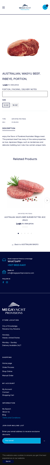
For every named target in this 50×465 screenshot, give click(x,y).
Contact (5, 392)
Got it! (8, 461)
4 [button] (28, 233)
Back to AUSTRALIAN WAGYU (26, 244)
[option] (25, 200)
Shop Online (7, 371)
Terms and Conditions (11, 418)
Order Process (8, 367)
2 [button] (21, 233)
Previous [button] (3, 200)
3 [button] (24, 233)
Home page (7, 363)
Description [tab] (8, 128)
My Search (6, 409)
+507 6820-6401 (17, 265)
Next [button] (47, 200)
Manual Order (7, 375)
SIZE (4, 100)
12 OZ (6, 105)
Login (5, 85)
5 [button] (31, 233)
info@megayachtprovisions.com (21, 273)
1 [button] (18, 233)
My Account (7, 389)
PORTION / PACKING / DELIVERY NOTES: (19, 89)
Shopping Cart (8, 395)
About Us (6, 412)
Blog (4, 415)
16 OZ (15, 105)
